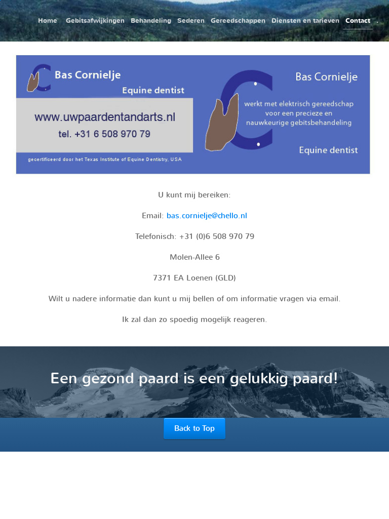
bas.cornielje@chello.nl (207, 216)
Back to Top (194, 428)
